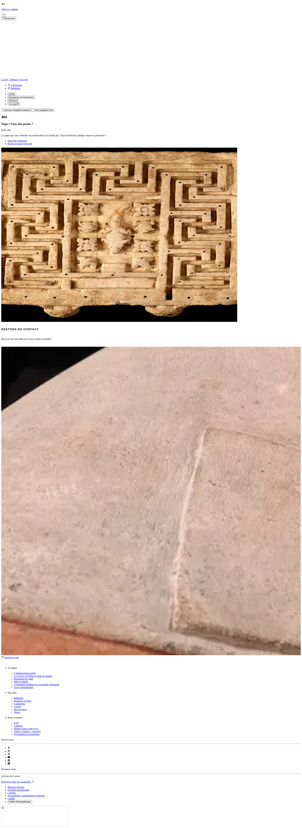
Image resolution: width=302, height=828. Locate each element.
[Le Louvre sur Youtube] (9, 757)
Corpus (17, 706)
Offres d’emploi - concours (27, 731)
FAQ (16, 723)
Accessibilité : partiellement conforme (26, 795)
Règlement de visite (23, 679)
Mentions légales (16, 787)
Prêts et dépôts (21, 681)
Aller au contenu (9, 9)
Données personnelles (18, 790)
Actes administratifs (23, 687)
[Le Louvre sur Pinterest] (9, 760)
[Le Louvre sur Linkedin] (9, 764)
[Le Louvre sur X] (9, 754)
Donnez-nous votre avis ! (26, 728)
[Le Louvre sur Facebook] (9, 748)
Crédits (11, 798)
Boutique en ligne (22, 701)
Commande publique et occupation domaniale (36, 684)
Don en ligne (20, 709)
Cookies (12, 792)
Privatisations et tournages (27, 734)
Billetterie (18, 698)
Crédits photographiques (20, 801)
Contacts (18, 725)
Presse (17, 712)
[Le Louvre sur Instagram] (9, 751)
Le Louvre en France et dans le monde (33, 676)
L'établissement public (25, 673)
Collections (19, 703)
